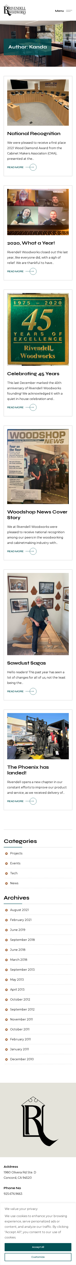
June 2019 (17, 930)
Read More (15, 167)
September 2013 (22, 970)
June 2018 (17, 950)
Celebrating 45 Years (33, 374)
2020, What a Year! (31, 243)
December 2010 (22, 1059)
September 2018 (22, 940)
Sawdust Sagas (26, 663)
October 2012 (20, 999)
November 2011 (21, 1019)
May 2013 (17, 980)
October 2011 (20, 1029)
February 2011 (20, 1039)
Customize (38, 1257)
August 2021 (19, 910)
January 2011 (19, 1049)
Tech (14, 873)
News (14, 883)
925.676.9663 (13, 1194)
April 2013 (17, 990)
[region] (38, 1234)
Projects (16, 853)
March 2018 (18, 960)
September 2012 (22, 1009)
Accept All (38, 1247)
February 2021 (21, 920)
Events (15, 863)
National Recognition (34, 133)
